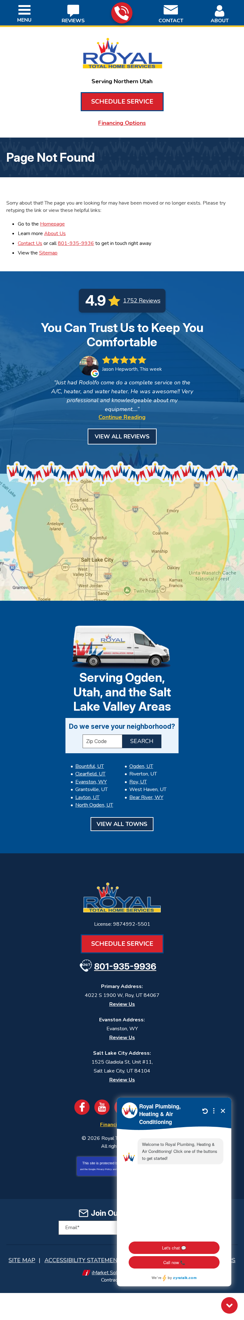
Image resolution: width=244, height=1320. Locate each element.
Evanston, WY (91, 781)
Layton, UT (87, 797)
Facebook (82, 1107)
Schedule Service (122, 101)
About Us (55, 233)
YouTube (102, 1107)
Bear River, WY (146, 797)
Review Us (122, 1004)
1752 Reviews (141, 300)
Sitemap (48, 252)
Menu (24, 20)
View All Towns (122, 824)
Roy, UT (138, 781)
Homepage (52, 223)
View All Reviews (122, 436)
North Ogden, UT (94, 805)
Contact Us (30, 243)
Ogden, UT (141, 766)
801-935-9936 (121, 13)
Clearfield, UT (90, 773)
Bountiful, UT (89, 766)
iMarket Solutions (111, 1272)
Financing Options (122, 123)
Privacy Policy (104, 1169)
